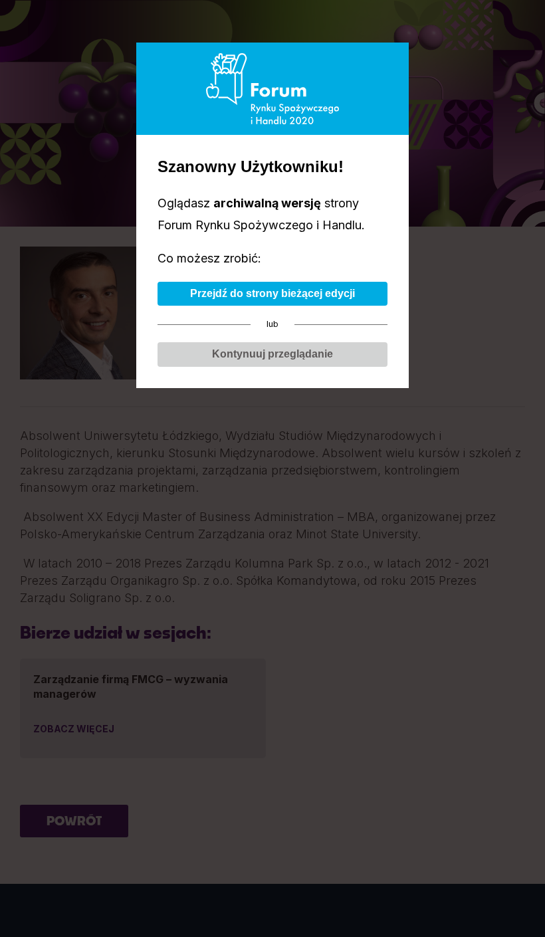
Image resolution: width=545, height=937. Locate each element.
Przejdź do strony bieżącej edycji (272, 293)
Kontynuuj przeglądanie (272, 354)
